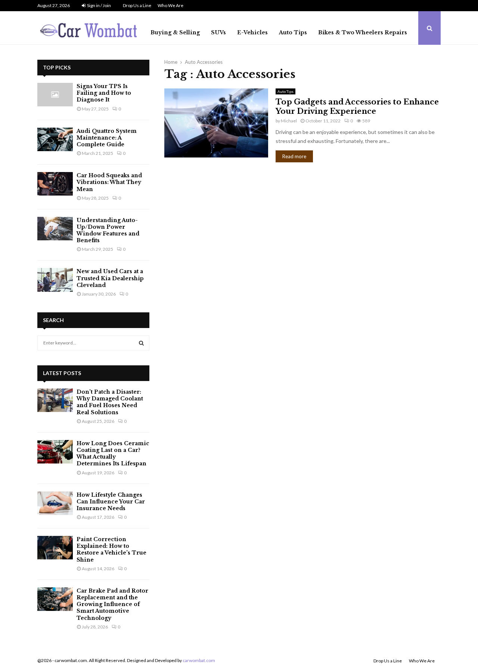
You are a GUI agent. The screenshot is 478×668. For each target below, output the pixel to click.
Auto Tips (293, 32)
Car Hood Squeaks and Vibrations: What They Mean (109, 182)
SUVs (218, 32)
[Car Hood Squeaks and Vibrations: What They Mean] (55, 184)
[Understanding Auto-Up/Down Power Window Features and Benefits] (55, 228)
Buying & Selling (175, 32)
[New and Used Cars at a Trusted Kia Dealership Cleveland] (55, 279)
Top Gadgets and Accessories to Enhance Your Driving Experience (357, 106)
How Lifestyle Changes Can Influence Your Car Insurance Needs (111, 501)
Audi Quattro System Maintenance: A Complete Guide (107, 138)
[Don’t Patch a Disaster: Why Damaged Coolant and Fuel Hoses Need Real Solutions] (55, 400)
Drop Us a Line (137, 5)
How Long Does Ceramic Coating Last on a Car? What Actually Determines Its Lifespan (113, 453)
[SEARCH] (141, 342)
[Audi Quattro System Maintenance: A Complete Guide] (55, 139)
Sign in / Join (98, 5)
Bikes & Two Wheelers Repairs (362, 32)
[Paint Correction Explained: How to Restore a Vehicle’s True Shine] (55, 547)
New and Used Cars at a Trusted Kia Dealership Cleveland (110, 278)
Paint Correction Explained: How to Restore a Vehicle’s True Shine (111, 549)
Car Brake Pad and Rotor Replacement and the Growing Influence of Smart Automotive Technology (112, 604)
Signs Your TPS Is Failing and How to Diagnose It (104, 93)
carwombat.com (199, 660)
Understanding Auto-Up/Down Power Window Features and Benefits (108, 230)
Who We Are (170, 5)
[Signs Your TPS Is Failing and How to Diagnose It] (55, 94)
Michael (289, 121)
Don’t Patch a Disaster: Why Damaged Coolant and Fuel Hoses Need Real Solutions (110, 402)
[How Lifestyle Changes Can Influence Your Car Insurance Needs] (55, 503)
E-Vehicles (252, 32)
